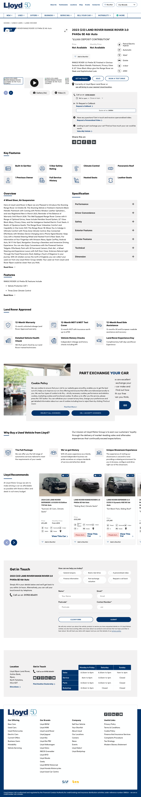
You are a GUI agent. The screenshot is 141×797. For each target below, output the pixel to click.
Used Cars (17, 23)
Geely (42, 761)
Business (48, 15)
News (74, 741)
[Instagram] (109, 715)
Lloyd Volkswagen (47, 744)
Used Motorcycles (15, 731)
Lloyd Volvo (44, 748)
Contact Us (96, 4)
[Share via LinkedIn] (94, 142)
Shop (81, 4)
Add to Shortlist (83, 57)
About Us (53, 4)
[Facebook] (105, 715)
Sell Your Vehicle (78, 724)
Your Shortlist (77, 727)
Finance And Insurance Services (117, 734)
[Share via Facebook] (84, 142)
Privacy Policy (110, 724)
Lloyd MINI (44, 727)
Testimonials (63, 4)
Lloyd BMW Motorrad (49, 765)
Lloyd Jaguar (45, 734)
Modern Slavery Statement (115, 744)
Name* (61, 591)
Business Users (14, 741)
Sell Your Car (84, 15)
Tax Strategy (109, 741)
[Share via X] (89, 142)
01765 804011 (90, 95)
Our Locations (78, 734)
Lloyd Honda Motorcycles (50, 768)
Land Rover (31, 23)
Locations (73, 4)
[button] (50, 413)
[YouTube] (121, 715)
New (9, 15)
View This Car (59, 536)
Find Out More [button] (70, 407)
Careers (75, 738)
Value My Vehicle (83, 131)
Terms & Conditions (112, 727)
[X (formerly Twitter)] (117, 715)
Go (125, 405)
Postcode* (62, 602)
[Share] (74, 142)
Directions (14, 687)
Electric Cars (13, 734)
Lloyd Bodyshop (78, 751)
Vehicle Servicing (15, 748)
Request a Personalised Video (88, 120)
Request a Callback (83, 106)
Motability (103, 15)
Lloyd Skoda (45, 758)
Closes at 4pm (89, 98)
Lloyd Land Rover (47, 731)
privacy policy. (116, 631)
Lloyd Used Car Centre (49, 772)
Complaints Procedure (113, 738)
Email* (100, 591)
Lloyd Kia (43, 738)
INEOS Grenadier (47, 751)
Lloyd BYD (44, 755)
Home (7, 23)
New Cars (12, 724)
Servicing (65, 15)
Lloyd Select (77, 748)
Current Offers (14, 738)
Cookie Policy (109, 731)
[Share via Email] (79, 142)
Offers (33, 15)
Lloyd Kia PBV (45, 741)
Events (87, 4)
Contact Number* (104, 602)
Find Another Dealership (43, 684)
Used (20, 15)
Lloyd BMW (44, 724)
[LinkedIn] (113, 715)
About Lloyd (77, 731)
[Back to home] (17, 5)
